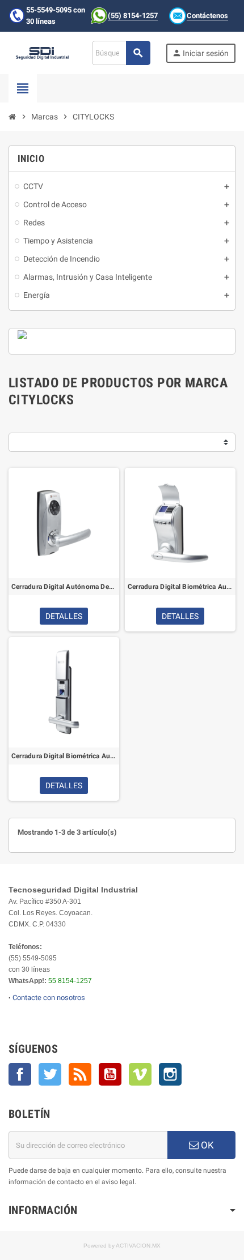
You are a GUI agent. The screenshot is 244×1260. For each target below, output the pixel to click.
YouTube (110, 1074)
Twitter (50, 1074)
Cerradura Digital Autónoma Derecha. (63, 587)
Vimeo (140, 1074)
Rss (80, 1074)
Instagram (170, 1074)
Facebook (20, 1074)
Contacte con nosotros (48, 997)
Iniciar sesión (200, 53)
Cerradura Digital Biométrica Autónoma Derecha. (180, 587)
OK (206, 1145)
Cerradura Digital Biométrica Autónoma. (63, 756)
